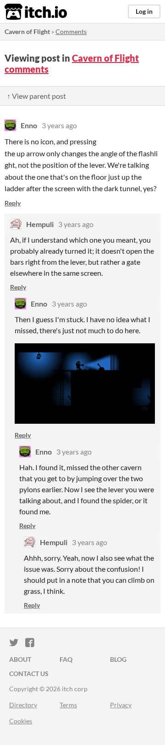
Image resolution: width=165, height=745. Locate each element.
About (20, 659)
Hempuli (40, 224)
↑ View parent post (36, 95)
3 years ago (59, 125)
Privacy (121, 705)
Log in (144, 11)
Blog (118, 659)
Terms (68, 705)
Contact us (29, 673)
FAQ (66, 659)
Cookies (20, 721)
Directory (23, 705)
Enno (29, 125)
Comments (71, 31)
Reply (13, 203)
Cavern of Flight (27, 31)
